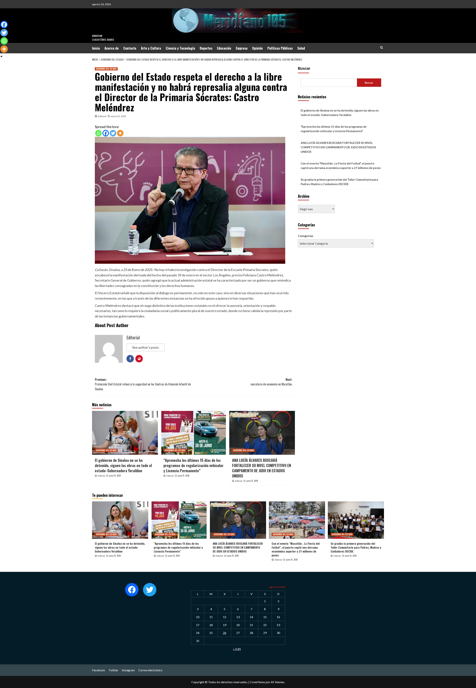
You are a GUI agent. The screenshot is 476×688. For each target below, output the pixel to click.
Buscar (304, 68)
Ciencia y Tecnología (180, 48)
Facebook (98, 670)
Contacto (129, 48)
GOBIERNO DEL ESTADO (106, 68)
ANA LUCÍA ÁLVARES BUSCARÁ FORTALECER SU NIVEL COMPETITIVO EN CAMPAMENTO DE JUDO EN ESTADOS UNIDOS (261, 468)
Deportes (206, 48)
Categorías (305, 236)
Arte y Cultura (151, 48)
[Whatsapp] (98, 133)
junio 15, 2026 (115, 475)
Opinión (257, 48)
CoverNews (257, 682)
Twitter (113, 670)
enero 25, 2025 (118, 116)
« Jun (237, 649)
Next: (271, 382)
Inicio (96, 48)
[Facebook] (105, 133)
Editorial (102, 116)
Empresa (241, 48)
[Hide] (1, 56)
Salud (301, 48)
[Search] (381, 47)
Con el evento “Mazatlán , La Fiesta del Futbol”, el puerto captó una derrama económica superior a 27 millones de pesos (341, 165)
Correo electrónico (150, 670)
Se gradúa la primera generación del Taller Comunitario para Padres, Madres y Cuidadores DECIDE (339, 182)
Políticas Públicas (280, 48)
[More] (120, 133)
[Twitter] (113, 133)
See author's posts (145, 347)
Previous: (143, 384)
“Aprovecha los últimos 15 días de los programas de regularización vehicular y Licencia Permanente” (193, 465)
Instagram (128, 670)
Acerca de (111, 48)
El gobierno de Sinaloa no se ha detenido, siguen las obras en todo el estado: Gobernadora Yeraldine (123, 465)
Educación (224, 48)
